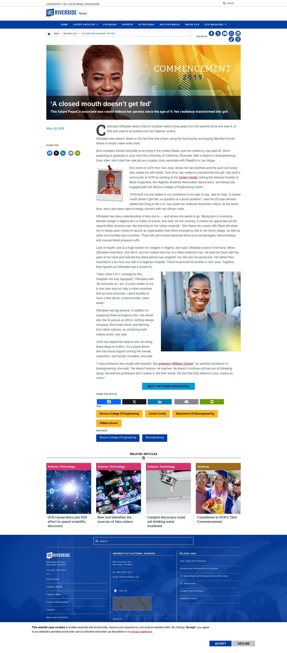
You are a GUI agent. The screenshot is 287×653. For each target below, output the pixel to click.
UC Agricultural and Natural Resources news (204, 576)
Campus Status (54, 587)
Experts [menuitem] (127, 24)
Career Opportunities (57, 602)
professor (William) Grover (175, 363)
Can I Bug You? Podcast (193, 561)
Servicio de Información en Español (199, 568)
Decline (244, 643)
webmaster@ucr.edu (129, 576)
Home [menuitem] (64, 24)
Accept (220, 643)
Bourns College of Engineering (118, 437)
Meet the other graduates (168, 386)
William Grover (109, 423)
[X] (134, 401)
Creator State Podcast (192, 591)
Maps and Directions (57, 617)
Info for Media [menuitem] (170, 24)
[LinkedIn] (159, 401)
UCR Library (52, 579)
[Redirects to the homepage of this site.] (49, 33)
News (83, 13)
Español (50, 610)
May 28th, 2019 (70, 33)
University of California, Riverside (73, 4)
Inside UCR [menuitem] (192, 24)
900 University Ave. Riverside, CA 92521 (123, 563)
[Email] (186, 401)
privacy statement (141, 631)
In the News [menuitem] (146, 24)
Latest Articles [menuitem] (84, 24)
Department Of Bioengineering (195, 413)
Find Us (122, 590)
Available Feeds (188, 598)
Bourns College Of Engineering (119, 413)
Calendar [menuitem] (110, 24)
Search (230, 3)
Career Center (188, 177)
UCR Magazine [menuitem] (214, 24)
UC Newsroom (187, 583)
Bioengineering (155, 437)
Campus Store (53, 594)
